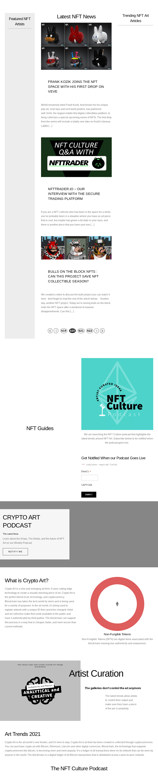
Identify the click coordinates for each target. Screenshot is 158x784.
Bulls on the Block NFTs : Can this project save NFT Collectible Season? (73, 276)
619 (63, 330)
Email (86, 471)
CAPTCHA (86, 485)
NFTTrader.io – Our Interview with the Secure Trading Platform (74, 194)
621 (81, 330)
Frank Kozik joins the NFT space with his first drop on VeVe (76, 86)
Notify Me (15, 551)
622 (89, 330)
